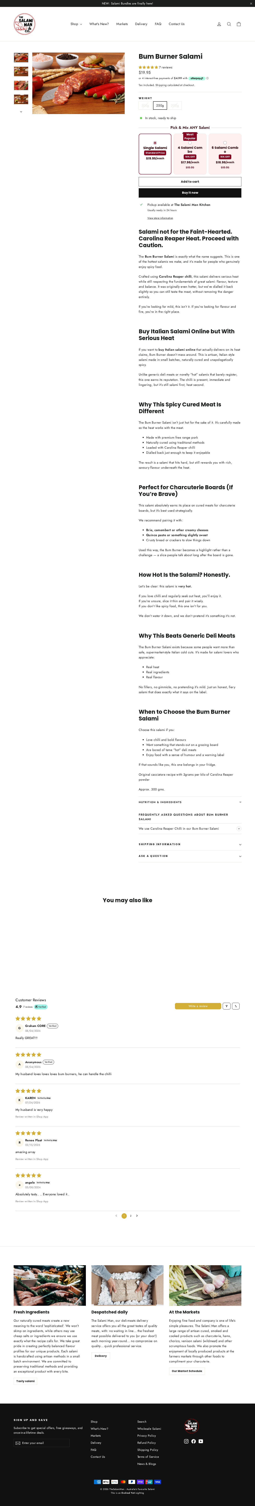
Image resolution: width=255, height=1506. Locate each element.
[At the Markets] (205, 1285)
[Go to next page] (138, 1215)
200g (175, 105)
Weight (145, 98)
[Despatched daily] (127, 1285)
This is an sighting (127, 1493)
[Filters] (227, 1006)
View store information (160, 218)
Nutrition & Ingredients (160, 802)
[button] (149, 67)
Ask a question (153, 856)
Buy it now (190, 192)
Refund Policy (146, 1443)
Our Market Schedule (187, 1371)
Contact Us (176, 23)
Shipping (161, 85)
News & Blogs (146, 1464)
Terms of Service (148, 1457)
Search (142, 1421)
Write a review (198, 1006)
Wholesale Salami (149, 1429)
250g (160, 105)
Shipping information (160, 844)
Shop (75, 23)
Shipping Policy (147, 1450)
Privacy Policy (146, 1435)
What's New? (99, 23)
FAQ (158, 23)
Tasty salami (25, 1381)
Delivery (141, 23)
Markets (122, 23)
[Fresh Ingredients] (50, 1285)
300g (145, 105)
